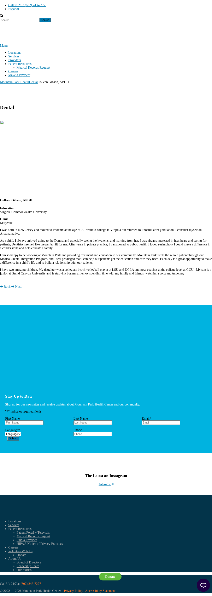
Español (13, 9)
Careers (13, 71)
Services (13, 56)
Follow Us (105, 484)
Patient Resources (19, 64)
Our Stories (24, 570)
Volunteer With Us (20, 551)
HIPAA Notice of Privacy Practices (40, 543)
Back (7, 286)
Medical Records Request (33, 67)
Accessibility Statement (100, 590)
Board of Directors (29, 562)
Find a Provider (27, 540)
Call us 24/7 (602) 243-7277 (27, 5)
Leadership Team (28, 566)
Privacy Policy (73, 590)
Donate (21, 555)
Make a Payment (19, 75)
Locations (14, 52)
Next (18, 286)
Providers (14, 60)
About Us (14, 558)
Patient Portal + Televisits (33, 532)
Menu (4, 45)
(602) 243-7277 (30, 583)
